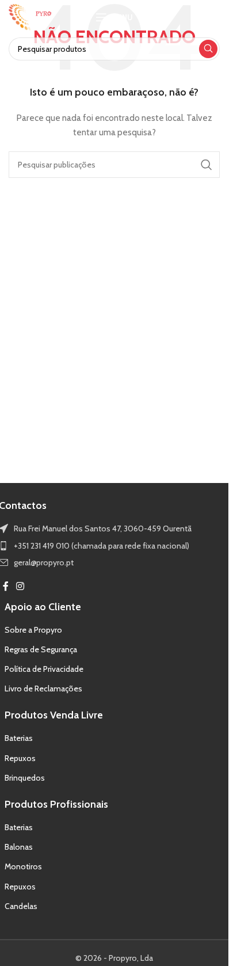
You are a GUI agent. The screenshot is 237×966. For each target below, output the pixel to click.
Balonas (19, 847)
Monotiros (23, 866)
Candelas (21, 906)
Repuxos (20, 758)
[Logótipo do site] (30, 16)
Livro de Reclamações (43, 688)
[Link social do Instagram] (20, 586)
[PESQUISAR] (208, 49)
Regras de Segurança (41, 649)
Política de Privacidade (44, 669)
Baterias (19, 738)
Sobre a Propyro (33, 630)
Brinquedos (25, 778)
